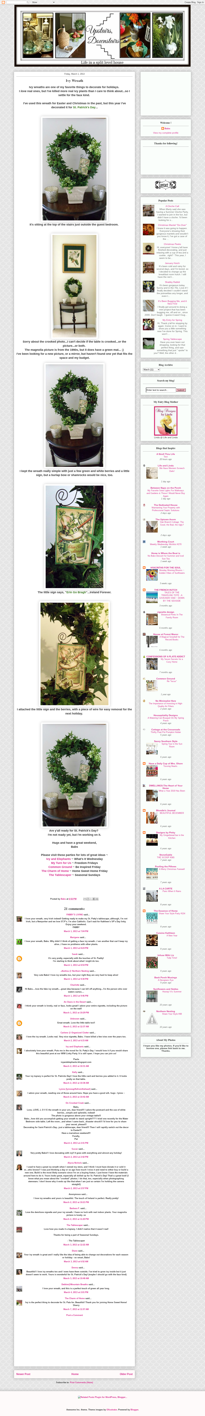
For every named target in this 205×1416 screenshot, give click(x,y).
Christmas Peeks (172, 244)
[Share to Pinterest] (97, 899)
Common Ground (60, 867)
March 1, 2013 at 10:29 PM (76, 1012)
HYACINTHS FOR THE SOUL (166, 567)
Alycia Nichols (75, 1163)
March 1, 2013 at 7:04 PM (76, 931)
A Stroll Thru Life (165, 454)
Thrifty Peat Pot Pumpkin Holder (166, 732)
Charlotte (74, 985)
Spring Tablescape (172, 339)
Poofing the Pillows (165, 866)
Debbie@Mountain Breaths (75, 1284)
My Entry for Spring (172, 320)
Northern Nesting (165, 1011)
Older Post (126, 1374)
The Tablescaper (60, 875)
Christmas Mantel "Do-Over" (172, 225)
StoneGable (165, 855)
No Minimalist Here (166, 701)
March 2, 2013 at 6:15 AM (76, 1040)
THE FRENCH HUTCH (165, 590)
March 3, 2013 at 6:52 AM (76, 1261)
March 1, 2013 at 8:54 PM (76, 965)
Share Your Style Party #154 (172, 913)
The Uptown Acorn (166, 519)
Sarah (75, 954)
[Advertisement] (74, 1344)
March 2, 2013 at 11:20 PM (76, 1219)
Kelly (74, 1072)
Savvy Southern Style (165, 741)
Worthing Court (165, 541)
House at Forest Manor (165, 634)
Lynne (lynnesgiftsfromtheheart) (74, 1089)
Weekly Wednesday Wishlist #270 (165, 544)
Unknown (74, 1019)
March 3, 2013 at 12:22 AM (76, 1245)
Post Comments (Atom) (81, 1382)
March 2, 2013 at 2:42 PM (76, 1157)
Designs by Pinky (165, 832)
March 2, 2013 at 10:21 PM (76, 1202)
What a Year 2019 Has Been (172, 791)
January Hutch (172, 263)
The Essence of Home (166, 911)
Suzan (75, 1149)
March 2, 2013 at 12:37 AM (76, 1026)
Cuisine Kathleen (165, 933)
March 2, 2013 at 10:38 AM (76, 1083)
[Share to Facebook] (94, 899)
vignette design (165, 612)
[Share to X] (91, 899)
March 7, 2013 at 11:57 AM (76, 1309)
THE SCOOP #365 (165, 857)
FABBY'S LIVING (74, 914)
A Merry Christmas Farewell (172, 869)
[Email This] (84, 899)
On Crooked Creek (75, 1103)
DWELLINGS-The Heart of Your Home (165, 786)
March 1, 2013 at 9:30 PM (76, 979)
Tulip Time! (172, 958)
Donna (75, 1267)
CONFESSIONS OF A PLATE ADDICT (165, 656)
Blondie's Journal (165, 810)
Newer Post (23, 1374)
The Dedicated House (165, 505)
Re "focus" (172, 681)
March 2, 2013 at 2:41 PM (76, 1143)
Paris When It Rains (172, 891)
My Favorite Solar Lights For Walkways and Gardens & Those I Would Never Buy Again (166, 493)
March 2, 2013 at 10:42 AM (76, 1097)
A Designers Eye (165, 980)
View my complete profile (165, 132)
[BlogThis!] (88, 899)
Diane (75, 1251)
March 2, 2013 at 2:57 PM (76, 1188)
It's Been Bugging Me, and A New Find (172, 302)
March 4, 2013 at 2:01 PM (76, 1292)
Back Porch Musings (165, 977)
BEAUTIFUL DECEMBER (172, 813)
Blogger (134, 1409)
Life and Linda (166, 465)
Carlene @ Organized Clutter (75, 1032)
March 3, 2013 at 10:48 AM (76, 1278)
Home (75, 1374)
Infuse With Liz (166, 955)
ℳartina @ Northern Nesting (75, 971)
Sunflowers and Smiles (165, 989)
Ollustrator (112, 1409)
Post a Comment (74, 1315)
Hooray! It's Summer (171, 991)
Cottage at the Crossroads (165, 729)
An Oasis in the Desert (75, 1002)
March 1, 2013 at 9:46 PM (76, 996)
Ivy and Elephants (58, 859)
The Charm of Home (55, 871)
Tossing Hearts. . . (171, 766)
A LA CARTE (165, 888)
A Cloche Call (172, 206)
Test (166, 457)
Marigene (74, 937)
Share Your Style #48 (172, 1014)
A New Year (172, 935)
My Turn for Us (61, 863)
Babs (167, 128)
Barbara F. (75, 1208)
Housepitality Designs (166, 715)
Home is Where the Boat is (165, 553)
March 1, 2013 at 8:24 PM (76, 948)
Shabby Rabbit (172, 282)
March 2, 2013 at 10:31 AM (76, 1066)
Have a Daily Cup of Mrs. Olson (166, 763)
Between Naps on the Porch (166, 488)
